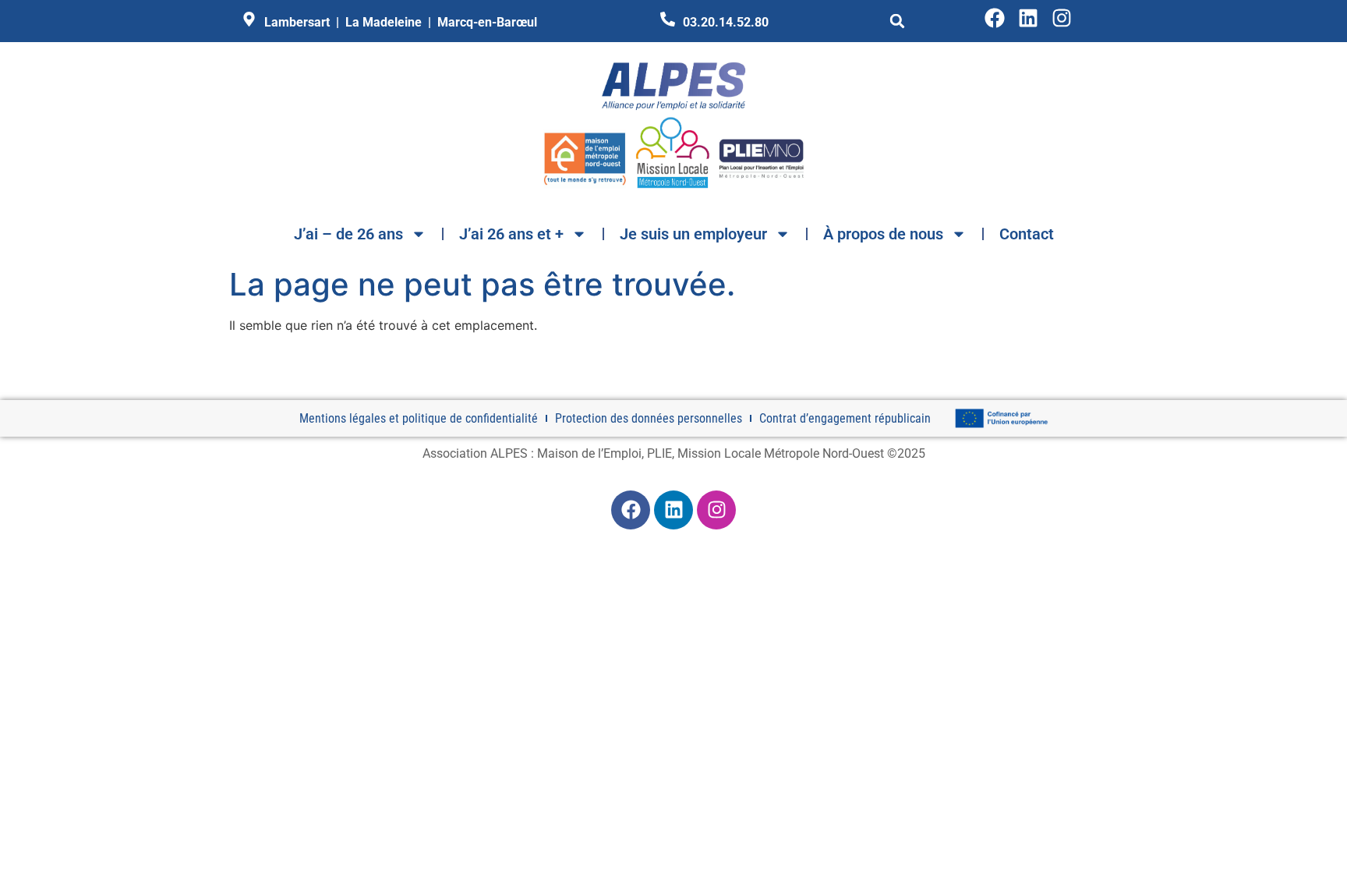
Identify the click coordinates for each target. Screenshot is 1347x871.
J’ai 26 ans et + (511, 234)
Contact (1026, 234)
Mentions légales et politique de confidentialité (418, 418)
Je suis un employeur (693, 234)
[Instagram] (1062, 18)
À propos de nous (883, 234)
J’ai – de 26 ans (348, 234)
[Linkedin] (1028, 18)
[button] (897, 21)
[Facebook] (995, 18)
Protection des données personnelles (648, 418)
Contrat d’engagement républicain (845, 418)
